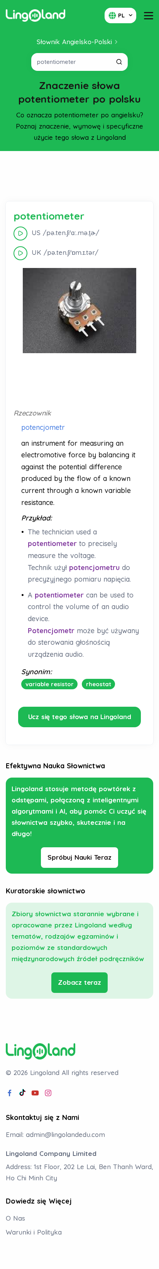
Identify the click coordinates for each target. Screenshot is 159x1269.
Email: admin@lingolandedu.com (55, 1134)
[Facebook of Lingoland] (10, 1093)
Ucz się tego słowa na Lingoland (79, 717)
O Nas (15, 1218)
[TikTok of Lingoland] (22, 1093)
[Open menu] (148, 15)
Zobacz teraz (79, 982)
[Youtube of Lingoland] (35, 1093)
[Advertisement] (79, 176)
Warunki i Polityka (34, 1232)
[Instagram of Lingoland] (48, 1093)
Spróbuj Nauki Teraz (79, 857)
